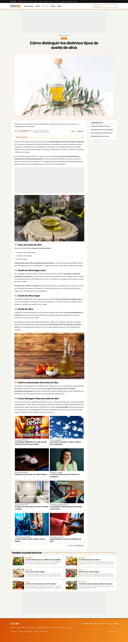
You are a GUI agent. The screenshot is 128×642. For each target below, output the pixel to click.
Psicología (62, 1)
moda (18, 627)
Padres (41, 1)
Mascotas (51, 1)
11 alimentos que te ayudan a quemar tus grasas (95, 584)
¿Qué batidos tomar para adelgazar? (102, 129)
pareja (39, 627)
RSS (47, 631)
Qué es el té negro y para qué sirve (101, 133)
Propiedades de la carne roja (100, 136)
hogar (63, 627)
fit (66, 627)
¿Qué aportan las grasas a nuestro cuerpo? (40, 584)
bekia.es (13, 627)
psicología (57, 627)
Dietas (38, 6)
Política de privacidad (25, 631)
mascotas (45, 627)
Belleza (31, 1)
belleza (23, 627)
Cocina (36, 1)
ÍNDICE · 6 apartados (49, 137)
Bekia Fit (61, 35)
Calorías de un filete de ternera (100, 126)
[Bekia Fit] (16, 6)
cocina (29, 627)
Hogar (67, 1)
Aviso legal (13, 631)
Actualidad (20, 1)
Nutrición (45, 6)
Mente (59, 6)
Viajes (75, 1)
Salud (56, 1)
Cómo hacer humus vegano (35, 572)
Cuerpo (52, 6)
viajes (70, 627)
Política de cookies (39, 631)
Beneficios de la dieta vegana (88, 572)
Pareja (45, 1)
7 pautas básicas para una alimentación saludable (43, 560)
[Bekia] (13, 1)
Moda (25, 1)
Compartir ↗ (80, 131)
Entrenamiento (29, 6)
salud (51, 627)
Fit (71, 1)
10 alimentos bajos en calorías (89, 560)
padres (34, 627)
